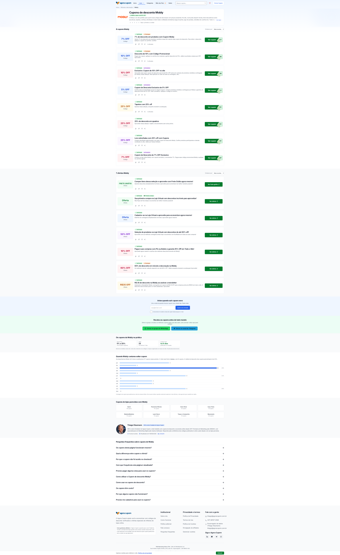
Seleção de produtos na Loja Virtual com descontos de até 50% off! (162, 232)
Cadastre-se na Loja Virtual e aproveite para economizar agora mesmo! (163, 215)
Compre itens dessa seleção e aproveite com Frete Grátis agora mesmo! (164, 181)
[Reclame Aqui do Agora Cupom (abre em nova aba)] (212, 537)
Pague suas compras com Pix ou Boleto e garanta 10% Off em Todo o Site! (164, 249)
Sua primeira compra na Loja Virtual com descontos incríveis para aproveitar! (165, 198)
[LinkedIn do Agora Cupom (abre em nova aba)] (207, 537)
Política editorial (166, 524)
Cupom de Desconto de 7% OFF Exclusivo (152, 155)
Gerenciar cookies (189, 532)
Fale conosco (165, 528)
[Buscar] (205, 3)
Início (117, 7)
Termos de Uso (188, 520)
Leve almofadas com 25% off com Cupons (152, 138)
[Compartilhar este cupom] (145, 44)
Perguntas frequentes (168, 532)
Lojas (140, 3)
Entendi (220, 553)
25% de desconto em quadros (147, 121)
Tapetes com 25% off (143, 104)
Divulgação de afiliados (191, 528)
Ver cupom (212, 40)
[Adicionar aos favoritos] (142, 44)
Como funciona (166, 520)
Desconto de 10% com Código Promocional (152, 54)
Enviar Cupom (218, 3)
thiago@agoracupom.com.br (217, 516)
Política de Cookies (189, 524)
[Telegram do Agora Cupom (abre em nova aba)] (216, 537)
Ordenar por (208, 29)
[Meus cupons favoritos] (210, 3)
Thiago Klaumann (134, 425)
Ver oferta (212, 201)
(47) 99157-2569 (213, 520)
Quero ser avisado (182, 307)
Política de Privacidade (190, 516)
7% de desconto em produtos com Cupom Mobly (154, 37)
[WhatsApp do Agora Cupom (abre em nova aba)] (221, 537)
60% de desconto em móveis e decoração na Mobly (156, 266)
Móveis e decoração (127, 7)
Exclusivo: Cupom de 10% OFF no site (150, 71)
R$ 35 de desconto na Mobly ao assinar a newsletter (156, 283)
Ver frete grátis (213, 184)
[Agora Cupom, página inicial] (123, 3)
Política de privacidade (145, 553)
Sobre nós (164, 516)
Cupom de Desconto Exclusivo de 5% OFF (152, 87)
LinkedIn (161, 433)
